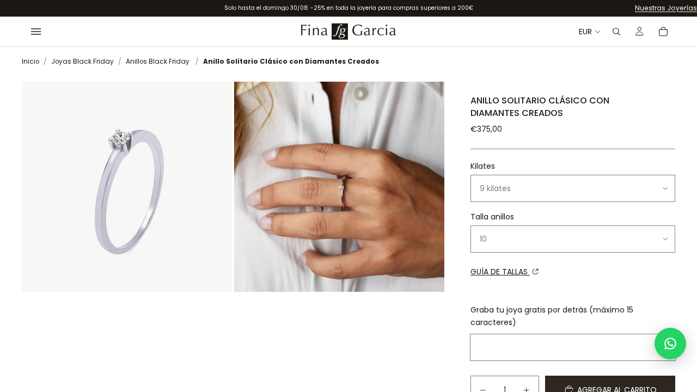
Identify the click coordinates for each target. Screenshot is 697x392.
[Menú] (36, 31)
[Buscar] (616, 32)
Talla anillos (492, 216)
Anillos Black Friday (157, 61)
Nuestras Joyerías (666, 8)
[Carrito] (663, 32)
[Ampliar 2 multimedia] (339, 187)
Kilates (482, 166)
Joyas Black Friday (82, 61)
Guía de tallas (500, 271)
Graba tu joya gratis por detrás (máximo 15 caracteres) (551, 315)
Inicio (30, 61)
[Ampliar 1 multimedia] (127, 187)
